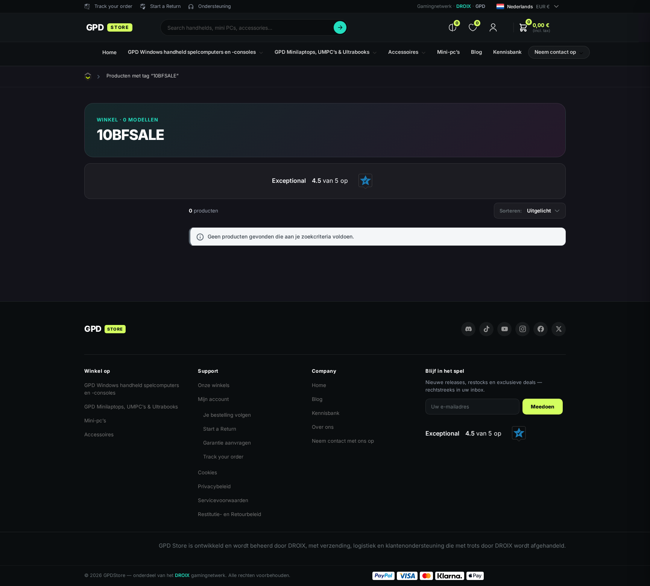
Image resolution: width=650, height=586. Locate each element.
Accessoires (99, 434)
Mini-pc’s (95, 420)
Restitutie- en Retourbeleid (229, 514)
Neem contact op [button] (555, 52)
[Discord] (468, 329)
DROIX (463, 6)
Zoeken (340, 27)
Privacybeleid (214, 486)
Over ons (323, 427)
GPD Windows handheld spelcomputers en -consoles (131, 389)
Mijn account (213, 399)
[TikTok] (486, 329)
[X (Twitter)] (558, 329)
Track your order (223, 457)
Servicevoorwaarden (223, 500)
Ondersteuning (214, 6)
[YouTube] (504, 329)
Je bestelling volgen (227, 415)
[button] (534, 27)
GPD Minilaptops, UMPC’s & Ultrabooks (131, 407)
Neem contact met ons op (343, 441)
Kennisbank (325, 413)
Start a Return (219, 429)
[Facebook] (540, 329)
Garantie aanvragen (227, 443)
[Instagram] (522, 329)
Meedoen (542, 407)
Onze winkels (213, 385)
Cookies (207, 472)
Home (319, 385)
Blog (317, 399)
